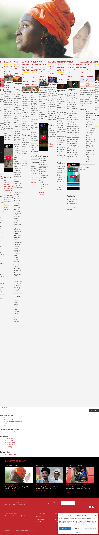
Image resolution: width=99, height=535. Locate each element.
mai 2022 (9, 446)
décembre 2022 (11, 442)
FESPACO (74, 199)
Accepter (64, 528)
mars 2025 (10, 438)
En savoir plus (9, 490)
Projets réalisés (11, 454)
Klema (7, 62)
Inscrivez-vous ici (68, 503)
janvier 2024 (10, 440)
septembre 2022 (12, 444)
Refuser (77, 528)
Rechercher (3, 407)
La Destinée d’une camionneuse (13, 421)
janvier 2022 (10, 448)
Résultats (38, 521)
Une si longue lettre (9, 418)
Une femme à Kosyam (10, 420)
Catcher (52, 62)
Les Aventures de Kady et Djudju (87, 65)
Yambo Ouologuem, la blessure (73, 65)
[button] (96, 515)
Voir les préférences (90, 528)
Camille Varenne (86, 77)
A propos (38, 517)
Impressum (78, 532)
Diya (15, 62)
